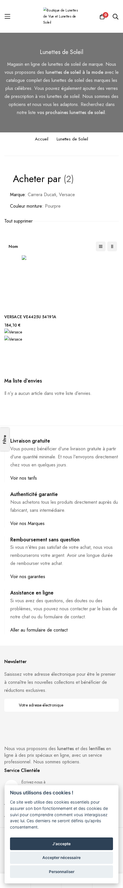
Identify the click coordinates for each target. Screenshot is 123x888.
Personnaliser (61, 871)
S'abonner (110, 705)
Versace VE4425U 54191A (30, 317)
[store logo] (61, 16)
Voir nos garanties (27, 576)
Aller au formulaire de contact (39, 630)
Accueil (41, 139)
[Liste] (101, 246)
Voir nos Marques (27, 523)
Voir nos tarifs (23, 478)
